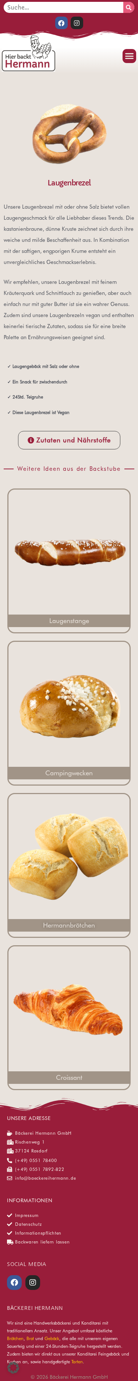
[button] (130, 56)
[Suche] (128, 7)
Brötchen (15, 1338)
